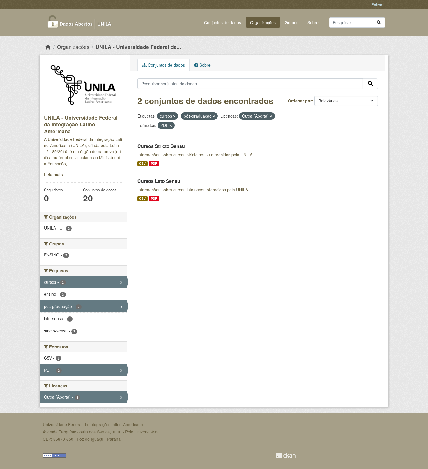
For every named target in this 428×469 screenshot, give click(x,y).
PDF (154, 163)
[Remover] (174, 116)
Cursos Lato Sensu (158, 181)
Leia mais (53, 174)
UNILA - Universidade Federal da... (138, 46)
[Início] (48, 46)
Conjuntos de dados (222, 22)
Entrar (376, 4)
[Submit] (379, 22)
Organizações (263, 22)
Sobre (313, 22)
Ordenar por (300, 101)
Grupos (291, 22)
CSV (142, 163)
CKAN (286, 455)
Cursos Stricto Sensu (161, 146)
